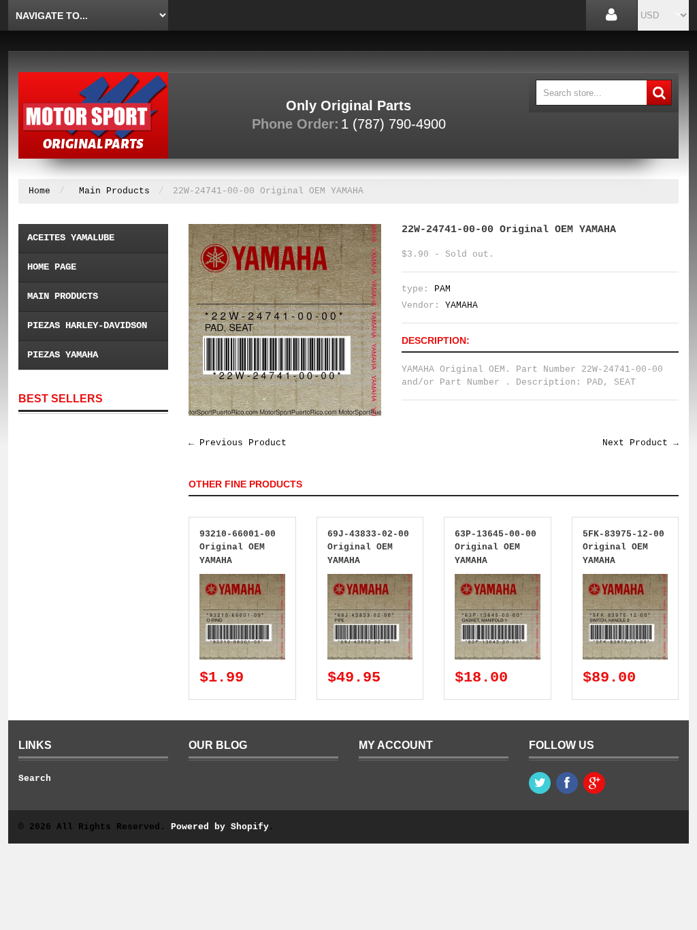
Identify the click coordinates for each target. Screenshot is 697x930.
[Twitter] (540, 783)
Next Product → (640, 443)
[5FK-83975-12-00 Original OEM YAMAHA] (625, 580)
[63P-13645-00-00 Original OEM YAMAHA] (497, 580)
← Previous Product (238, 443)
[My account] (611, 15)
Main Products (114, 191)
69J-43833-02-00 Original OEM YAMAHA (368, 547)
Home (39, 191)
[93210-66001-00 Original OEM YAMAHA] (242, 580)
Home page (51, 266)
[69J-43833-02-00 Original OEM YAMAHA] (370, 580)
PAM (442, 289)
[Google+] (594, 783)
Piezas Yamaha (62, 354)
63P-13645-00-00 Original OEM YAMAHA (495, 547)
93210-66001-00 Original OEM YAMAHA (237, 547)
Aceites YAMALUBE (70, 237)
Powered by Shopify (220, 827)
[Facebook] (567, 783)
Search (34, 778)
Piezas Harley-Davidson (87, 325)
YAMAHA (461, 305)
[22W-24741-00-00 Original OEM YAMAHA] (285, 230)
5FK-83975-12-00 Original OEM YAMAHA (623, 547)
